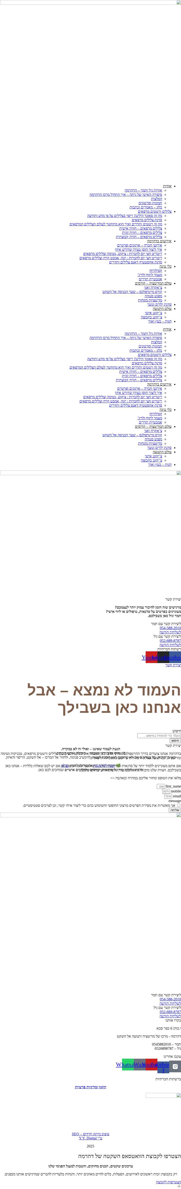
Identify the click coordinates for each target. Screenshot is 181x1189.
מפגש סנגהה (153, 296)
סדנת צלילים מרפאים (147, 220)
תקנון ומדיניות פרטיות (90, 1087)
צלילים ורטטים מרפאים (155, 211)
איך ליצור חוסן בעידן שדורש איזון (138, 249)
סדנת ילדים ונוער (159, 304)
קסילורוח (155, 271)
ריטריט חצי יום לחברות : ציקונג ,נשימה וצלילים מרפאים (122, 254)
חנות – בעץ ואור (160, 321)
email (176, 796)
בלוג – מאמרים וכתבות (146, 207)
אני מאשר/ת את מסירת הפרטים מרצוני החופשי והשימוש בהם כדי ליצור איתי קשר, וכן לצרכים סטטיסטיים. (99, 805)
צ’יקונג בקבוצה (151, 317)
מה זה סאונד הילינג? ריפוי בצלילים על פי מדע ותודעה (124, 216)
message (175, 801)
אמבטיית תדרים (150, 279)
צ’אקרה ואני (153, 288)
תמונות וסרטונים (150, 203)
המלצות (156, 199)
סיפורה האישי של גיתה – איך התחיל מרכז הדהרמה (126, 195)
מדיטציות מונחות (150, 300)
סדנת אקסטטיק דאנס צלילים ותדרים (135, 262)
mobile (175, 791)
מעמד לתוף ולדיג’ (149, 275)
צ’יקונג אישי (153, 313)
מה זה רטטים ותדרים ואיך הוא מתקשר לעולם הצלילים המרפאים (116, 224)
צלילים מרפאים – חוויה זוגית (142, 233)
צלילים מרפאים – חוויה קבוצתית (139, 237)
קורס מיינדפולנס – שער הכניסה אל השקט (132, 292)
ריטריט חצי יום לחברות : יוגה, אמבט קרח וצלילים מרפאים (120, 258)
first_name (173, 786)
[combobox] (159, 735)
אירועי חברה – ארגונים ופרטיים (139, 245)
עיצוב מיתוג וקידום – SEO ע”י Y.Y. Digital (90, 1136)
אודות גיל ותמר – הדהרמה (143, 190)
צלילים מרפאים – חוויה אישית (140, 228)
